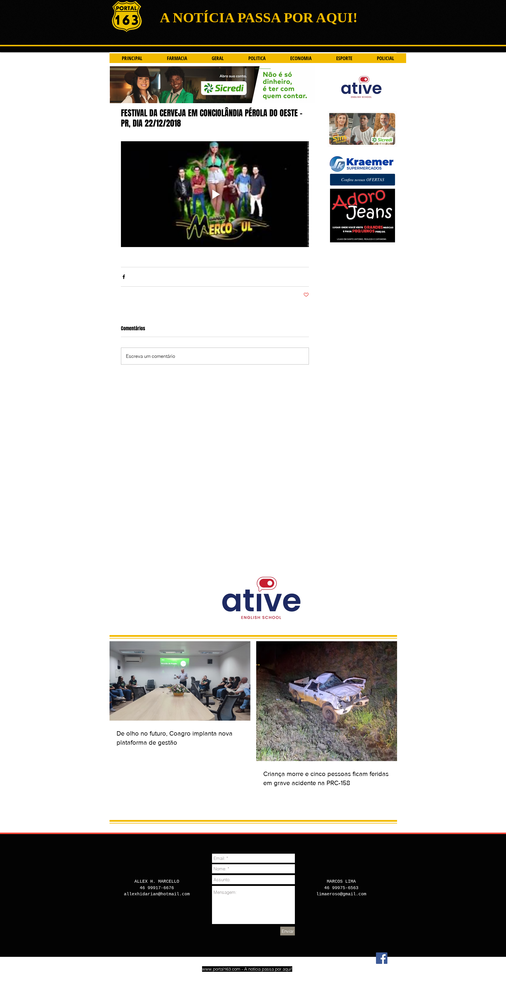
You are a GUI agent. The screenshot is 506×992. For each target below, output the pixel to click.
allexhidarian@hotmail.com (157, 894)
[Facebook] (381, 958)
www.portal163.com (221, 969)
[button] (362, 180)
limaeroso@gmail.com (341, 894)
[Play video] (215, 194)
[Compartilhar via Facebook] (123, 277)
